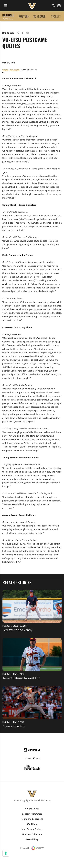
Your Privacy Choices (32, 829)
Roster (23, 16)
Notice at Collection (32, 834)
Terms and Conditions (32, 819)
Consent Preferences (32, 814)
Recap (5, 69)
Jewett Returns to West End (21, 678)
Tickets (56, 16)
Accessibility (32, 839)
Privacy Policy (32, 808)
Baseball (6, 625)
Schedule (39, 16)
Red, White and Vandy (17, 630)
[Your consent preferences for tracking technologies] (6, 853)
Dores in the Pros (14, 726)
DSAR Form (32, 824)
